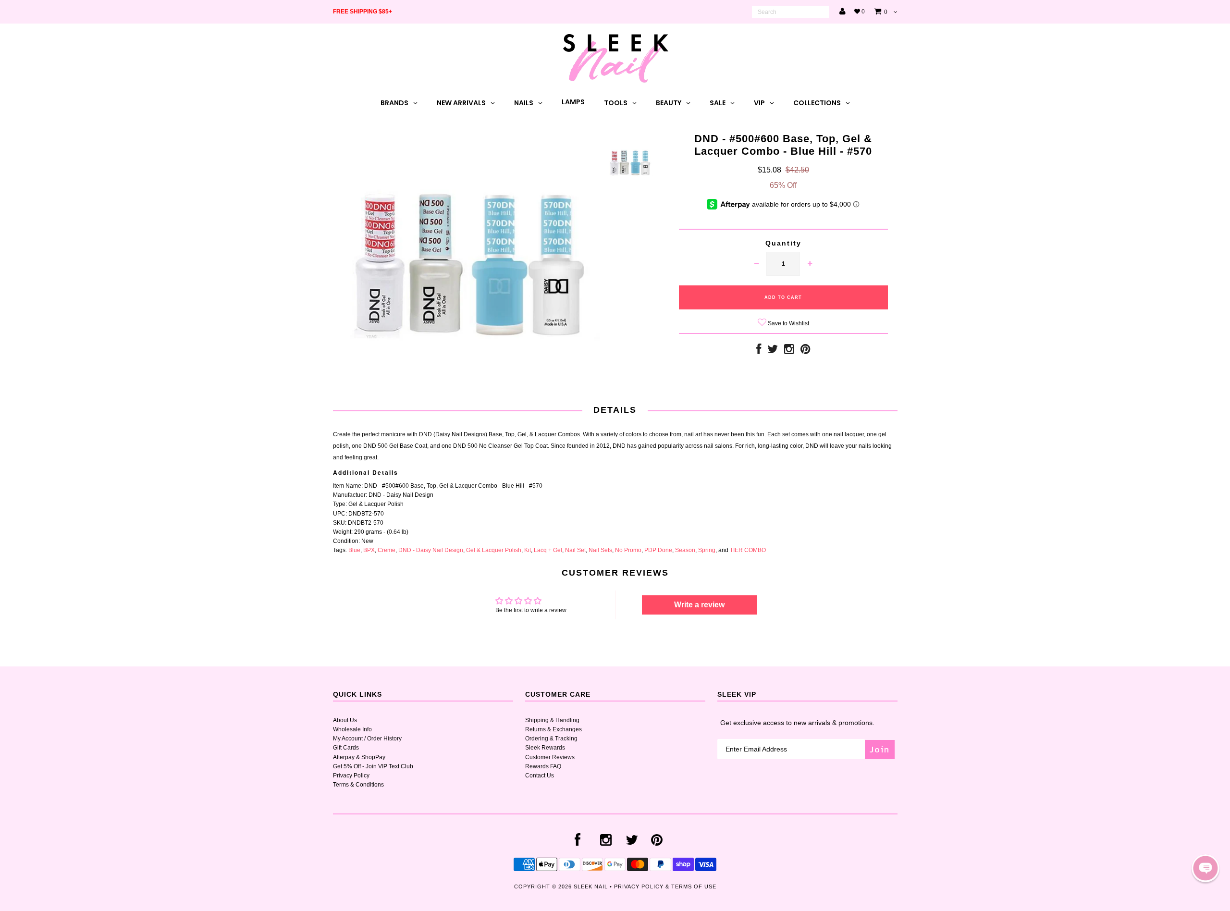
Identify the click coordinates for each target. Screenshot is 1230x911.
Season (685, 550)
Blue (354, 550)
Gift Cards (346, 747)
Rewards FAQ (543, 766)
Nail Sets (600, 550)
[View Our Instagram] (789, 351)
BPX (369, 550)
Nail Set (575, 550)
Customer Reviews (550, 757)
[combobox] (790, 12)
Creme (386, 550)
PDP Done (658, 550)
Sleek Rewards (545, 747)
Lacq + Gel (548, 550)
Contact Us (539, 775)
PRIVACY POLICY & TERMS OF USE (665, 886)
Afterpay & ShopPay (359, 757)
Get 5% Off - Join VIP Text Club (373, 766)
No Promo (628, 550)
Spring (706, 550)
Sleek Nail (591, 886)
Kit (527, 550)
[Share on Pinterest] (805, 351)
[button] (1205, 868)
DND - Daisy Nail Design (430, 550)
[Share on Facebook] (758, 351)
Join (880, 749)
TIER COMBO (748, 550)
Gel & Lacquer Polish (493, 550)
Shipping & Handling (552, 720)
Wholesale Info (352, 729)
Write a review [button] (699, 605)
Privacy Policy (351, 775)
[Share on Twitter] (772, 351)
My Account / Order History (367, 738)
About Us (345, 720)
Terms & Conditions (358, 784)
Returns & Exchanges (553, 729)
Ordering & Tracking (551, 738)
